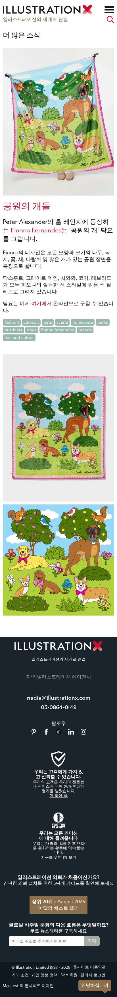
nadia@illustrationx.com (58, 698)
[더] (109, 10)
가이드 (73, 883)
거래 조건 (20, 975)
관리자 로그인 (92, 975)
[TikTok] (58, 733)
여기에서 (41, 304)
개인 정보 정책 (45, 975)
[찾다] (110, 19)
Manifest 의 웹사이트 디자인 (28, 985)
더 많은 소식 (21, 35)
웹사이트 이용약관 (89, 967)
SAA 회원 (69, 975)
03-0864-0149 (58, 707)
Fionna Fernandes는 (39, 230)
